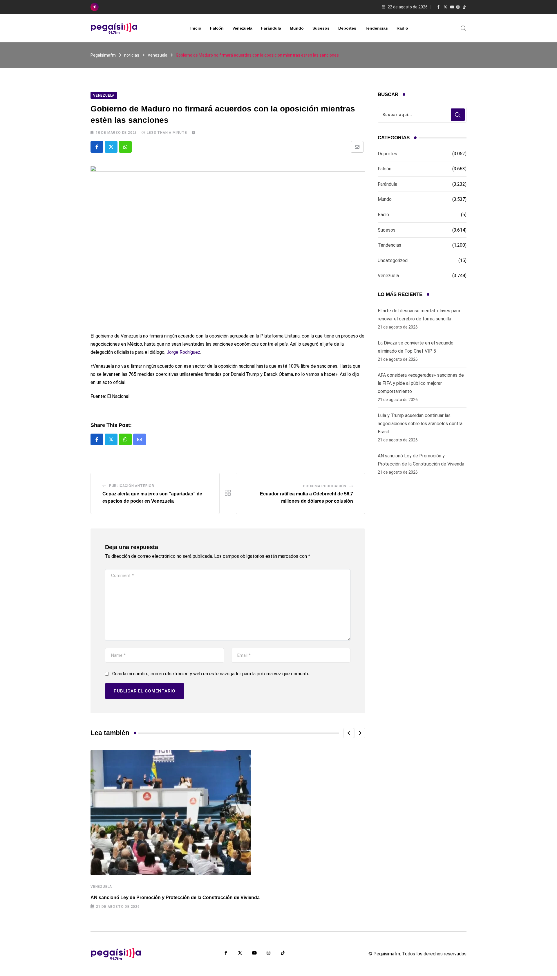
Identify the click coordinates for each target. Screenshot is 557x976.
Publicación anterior (131, 486)
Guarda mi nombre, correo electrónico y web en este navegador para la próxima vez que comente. (211, 673)
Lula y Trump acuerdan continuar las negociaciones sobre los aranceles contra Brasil (420, 423)
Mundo (297, 28)
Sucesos (321, 28)
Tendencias (376, 28)
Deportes (347, 28)
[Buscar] (463, 27)
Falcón (217, 28)
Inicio (195, 28)
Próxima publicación (324, 486)
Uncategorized (393, 260)
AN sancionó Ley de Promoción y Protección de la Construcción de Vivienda (175, 897)
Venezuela (242, 28)
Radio (402, 28)
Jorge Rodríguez (183, 352)
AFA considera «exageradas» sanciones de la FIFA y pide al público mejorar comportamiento (421, 383)
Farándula (271, 28)
